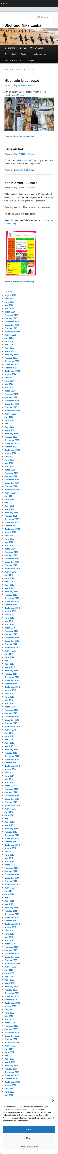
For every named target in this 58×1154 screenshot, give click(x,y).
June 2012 (9, 854)
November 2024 (11, 364)
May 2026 (8, 305)
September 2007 (12, 1042)
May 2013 (8, 818)
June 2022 (9, 459)
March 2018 (9, 627)
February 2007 (11, 1065)
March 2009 (9, 983)
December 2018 (11, 598)
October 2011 (10, 881)
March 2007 (9, 1062)
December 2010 (11, 914)
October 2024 (10, 367)
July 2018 (8, 614)
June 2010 (9, 933)
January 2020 (10, 555)
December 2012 (11, 835)
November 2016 (11, 680)
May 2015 (8, 739)
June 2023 (9, 420)
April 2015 (9, 742)
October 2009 (10, 960)
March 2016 (9, 706)
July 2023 (8, 417)
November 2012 (11, 838)
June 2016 (9, 696)
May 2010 (8, 937)
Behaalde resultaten (13, 60)
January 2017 (10, 673)
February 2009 (11, 986)
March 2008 (9, 1022)
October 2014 (10, 762)
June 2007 (9, 1052)
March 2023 (9, 430)
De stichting (10, 47)
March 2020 (9, 548)
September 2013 (12, 805)
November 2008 (11, 996)
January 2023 (10, 436)
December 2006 (11, 1071)
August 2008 (10, 1006)
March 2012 (9, 864)
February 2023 (11, 433)
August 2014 (10, 769)
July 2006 (8, 1088)
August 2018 (10, 611)
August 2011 (10, 887)
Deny (29, 1138)
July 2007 (8, 1048)
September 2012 (12, 844)
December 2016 (11, 677)
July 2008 (8, 1009)
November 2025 (11, 324)
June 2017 (9, 657)
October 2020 (10, 525)
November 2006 (11, 1075)
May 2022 (8, 463)
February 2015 (11, 749)
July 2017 (8, 653)
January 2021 (10, 515)
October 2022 (10, 446)
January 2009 (10, 989)
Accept (29, 1129)
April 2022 (9, 466)
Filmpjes (30, 60)
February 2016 (11, 709)
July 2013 (8, 811)
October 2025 (10, 328)
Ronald (31, 85)
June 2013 (9, 815)
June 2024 (9, 380)
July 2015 (8, 732)
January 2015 (10, 752)
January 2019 (10, 594)
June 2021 (9, 499)
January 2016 (10, 713)
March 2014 (9, 785)
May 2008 (8, 1016)
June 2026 (9, 301)
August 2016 (10, 690)
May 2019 (8, 581)
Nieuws (22, 47)
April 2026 (9, 308)
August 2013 (10, 808)
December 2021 (11, 479)
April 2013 (9, 821)
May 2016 (8, 700)
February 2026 (11, 314)
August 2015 (10, 729)
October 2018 (10, 604)
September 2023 (12, 410)
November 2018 (11, 601)
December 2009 (11, 953)
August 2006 (10, 1085)
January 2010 (10, 950)
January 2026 (10, 318)
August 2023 (10, 413)
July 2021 (8, 496)
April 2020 (9, 545)
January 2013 (10, 831)
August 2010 (10, 927)
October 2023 (10, 407)
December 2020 (11, 519)
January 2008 (10, 1029)
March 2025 (9, 351)
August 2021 (10, 492)
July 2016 (8, 693)
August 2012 (10, 848)
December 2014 (11, 756)
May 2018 (8, 621)
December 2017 (11, 637)
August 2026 (10, 295)
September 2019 (12, 568)
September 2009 (12, 963)
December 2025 (11, 321)
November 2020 (11, 522)
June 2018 (9, 617)
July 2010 (8, 930)
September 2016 (12, 686)
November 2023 (11, 403)
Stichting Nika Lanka (22, 25)
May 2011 (8, 897)
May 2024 (8, 384)
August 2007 (10, 1045)
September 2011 (12, 884)
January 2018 (10, 634)
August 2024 (10, 374)
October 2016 (10, 683)
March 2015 (9, 746)
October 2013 (10, 802)
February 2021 (11, 512)
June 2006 (9, 1091)
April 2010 (9, 940)
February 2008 (11, 1025)
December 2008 (11, 993)
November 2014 (11, 759)
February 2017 (11, 670)
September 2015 (12, 726)
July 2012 (8, 851)
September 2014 (12, 765)
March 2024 (9, 390)
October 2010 (10, 920)
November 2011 (11, 877)
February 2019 (11, 591)
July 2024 (8, 377)
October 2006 (10, 1078)
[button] (53, 1100)
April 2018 (9, 624)
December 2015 (11, 716)
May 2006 (8, 1095)
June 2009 (9, 973)
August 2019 (10, 571)
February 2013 (11, 828)
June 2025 (9, 341)
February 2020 (11, 551)
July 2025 (8, 338)
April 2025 (9, 347)
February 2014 (11, 788)
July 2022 (8, 456)
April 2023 (9, 426)
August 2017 (10, 650)
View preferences (29, 1146)
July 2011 (8, 890)
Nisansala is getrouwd (21, 80)
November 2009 (11, 956)
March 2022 (9, 469)
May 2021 (8, 502)
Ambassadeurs (40, 54)
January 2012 (10, 871)
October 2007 (10, 1039)
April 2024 (9, 387)
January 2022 (10, 476)
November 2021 (11, 482)
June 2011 (9, 894)
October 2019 (10, 565)
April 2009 (9, 979)
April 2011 (9, 900)
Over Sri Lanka (36, 47)
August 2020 (10, 532)
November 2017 (11, 640)
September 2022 (12, 449)
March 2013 (9, 825)
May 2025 (8, 344)
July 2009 (8, 969)
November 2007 (11, 1035)
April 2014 (9, 782)
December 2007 (11, 1032)
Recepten (25, 54)
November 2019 (11, 561)
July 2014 (8, 772)
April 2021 (9, 505)
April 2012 (9, 861)
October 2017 (10, 644)
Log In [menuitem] (4, 3)
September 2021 (12, 489)
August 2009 (10, 966)
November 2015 (11, 719)
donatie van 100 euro (20, 182)
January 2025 (10, 357)
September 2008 (12, 1002)
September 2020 (12, 528)
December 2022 (11, 440)
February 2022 (11, 472)
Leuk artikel (13, 149)
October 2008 (10, 999)
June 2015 (9, 736)
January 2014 (10, 792)
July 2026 (8, 298)
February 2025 (11, 354)
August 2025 (10, 334)
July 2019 (8, 574)
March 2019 (9, 588)
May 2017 (8, 660)
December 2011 (11, 874)
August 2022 (10, 453)
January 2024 (10, 397)
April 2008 (9, 1019)
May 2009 (8, 976)
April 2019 (9, 584)
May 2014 (8, 779)
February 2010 (11, 946)
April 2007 (9, 1058)
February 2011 (11, 907)
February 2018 (11, 630)
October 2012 (10, 841)
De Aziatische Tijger (27, 160)
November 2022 (11, 443)
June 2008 (9, 1012)
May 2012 (8, 858)
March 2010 (9, 943)
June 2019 (9, 578)
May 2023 (8, 423)
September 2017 (12, 647)
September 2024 (12, 370)
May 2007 (8, 1055)
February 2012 (11, 867)
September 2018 (12, 607)
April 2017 (9, 663)
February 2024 (11, 393)
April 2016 (9, 703)
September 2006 (12, 1081)
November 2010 (11, 917)
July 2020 (8, 535)
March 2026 (9, 311)
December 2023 (11, 400)
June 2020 (9, 538)
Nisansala (21, 94)
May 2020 (8, 542)
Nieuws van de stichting (23, 136)
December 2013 (11, 795)
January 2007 (10, 1068)
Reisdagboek (10, 54)
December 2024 (11, 361)
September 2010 (12, 923)
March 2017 (9, 667)
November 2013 (11, 798)
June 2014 (9, 775)
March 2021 (9, 509)
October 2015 (10, 723)
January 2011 (10, 910)
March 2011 (9, 904)
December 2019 (11, 558)
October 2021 (10, 486)
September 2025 (12, 331)
